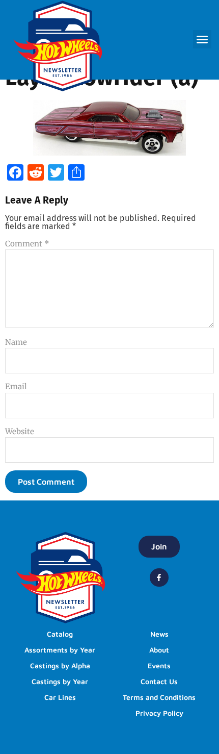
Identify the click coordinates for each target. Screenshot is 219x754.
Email (16, 386)
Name (16, 342)
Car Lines (60, 697)
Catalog (60, 634)
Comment (27, 243)
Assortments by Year (59, 649)
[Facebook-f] (159, 577)
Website (19, 431)
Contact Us (159, 681)
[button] (202, 39)
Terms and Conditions (159, 697)
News (159, 634)
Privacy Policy (159, 713)
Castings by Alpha (60, 665)
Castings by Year (60, 681)
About (159, 649)
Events (159, 665)
